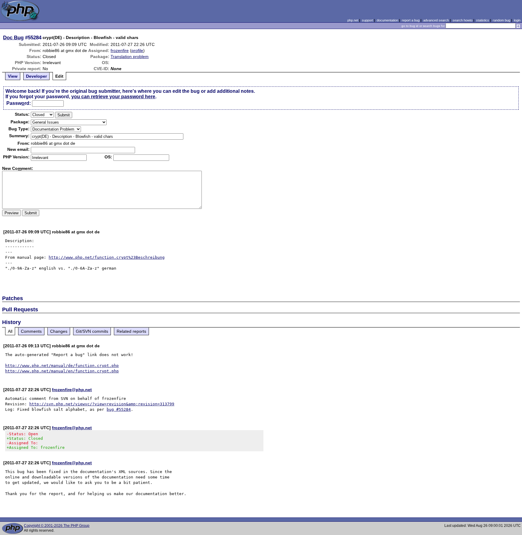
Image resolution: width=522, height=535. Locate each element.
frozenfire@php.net (72, 389)
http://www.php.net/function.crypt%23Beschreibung (107, 257)
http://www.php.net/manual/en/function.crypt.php (62, 371)
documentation (387, 20)
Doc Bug (13, 37)
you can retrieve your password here (113, 96)
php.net (352, 20)
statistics (482, 20)
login (517, 20)
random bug (501, 20)
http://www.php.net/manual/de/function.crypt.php (62, 365)
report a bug (411, 20)
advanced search (436, 20)
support (367, 20)
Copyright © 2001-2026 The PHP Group (56, 526)
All (10, 331)
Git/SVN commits (92, 331)
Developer (36, 76)
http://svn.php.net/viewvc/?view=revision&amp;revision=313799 (101, 404)
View (13, 76)
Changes (58, 331)
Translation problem (130, 56)
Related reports (131, 331)
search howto (462, 20)
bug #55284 (119, 409)
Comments (31, 331)
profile (137, 50)
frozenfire (120, 50)
